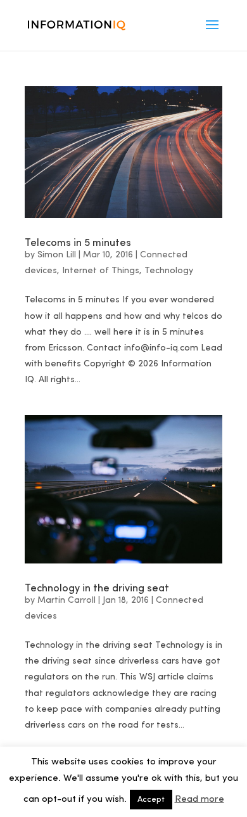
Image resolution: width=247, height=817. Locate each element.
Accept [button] (151, 799)
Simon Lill (56, 254)
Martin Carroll (66, 600)
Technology (168, 270)
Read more (199, 799)
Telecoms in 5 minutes (78, 242)
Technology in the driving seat (97, 587)
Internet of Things (100, 270)
